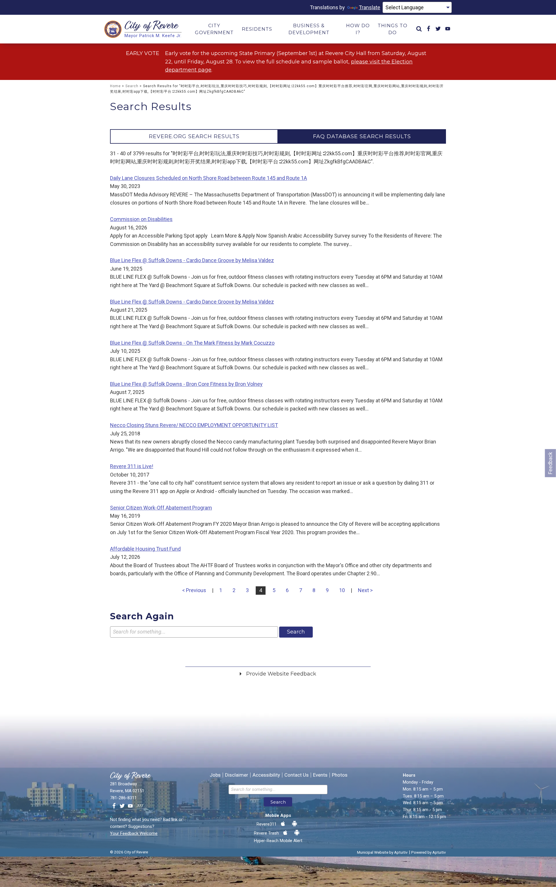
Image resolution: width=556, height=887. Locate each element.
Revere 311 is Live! (131, 466)
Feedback (550, 463)
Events (320, 775)
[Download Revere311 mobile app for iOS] (283, 823)
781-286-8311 (123, 797)
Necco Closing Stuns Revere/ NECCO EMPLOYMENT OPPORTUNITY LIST (194, 425)
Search (131, 86)
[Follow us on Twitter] (122, 806)
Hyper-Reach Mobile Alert (278, 840)
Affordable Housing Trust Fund (145, 549)
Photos (340, 775)
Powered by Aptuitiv (428, 852)
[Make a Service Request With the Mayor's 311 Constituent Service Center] (140, 806)
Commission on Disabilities (141, 219)
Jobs (215, 775)
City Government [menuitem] (214, 29)
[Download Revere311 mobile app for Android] (294, 823)
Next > (365, 590)
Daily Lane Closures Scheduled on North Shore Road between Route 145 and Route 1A (208, 178)
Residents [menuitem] (257, 29)
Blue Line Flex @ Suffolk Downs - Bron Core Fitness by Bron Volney (186, 384)
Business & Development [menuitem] (309, 29)
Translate (369, 7)
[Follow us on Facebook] (114, 806)
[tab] (194, 136)
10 (342, 590)
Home (115, 86)
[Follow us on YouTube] (130, 806)
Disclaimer (236, 775)
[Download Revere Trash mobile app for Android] (297, 832)
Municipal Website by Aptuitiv (382, 852)
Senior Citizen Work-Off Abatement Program (161, 508)
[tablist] (278, 136)
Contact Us (296, 775)
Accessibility (266, 775)
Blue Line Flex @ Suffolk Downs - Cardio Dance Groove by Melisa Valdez (192, 260)
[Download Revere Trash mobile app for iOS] (285, 832)
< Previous (194, 590)
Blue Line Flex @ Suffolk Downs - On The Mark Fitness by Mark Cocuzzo (192, 343)
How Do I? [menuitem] (358, 29)
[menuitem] (419, 29)
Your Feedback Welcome (134, 833)
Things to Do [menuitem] (392, 29)
